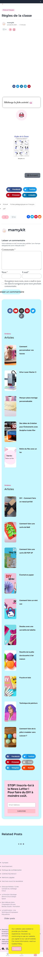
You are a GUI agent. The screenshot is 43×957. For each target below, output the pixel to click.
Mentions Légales (8, 877)
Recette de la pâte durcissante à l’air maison (26, 655)
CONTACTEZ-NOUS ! (9, 874)
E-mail (25, 272)
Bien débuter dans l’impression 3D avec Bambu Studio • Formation (11, 904)
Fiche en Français (8, 10)
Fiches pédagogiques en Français (22, 204)
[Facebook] (10, 310)
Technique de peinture (28, 703)
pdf (4, 209)
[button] (13, 86)
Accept (16, 949)
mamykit (10, 22)
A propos (5, 863)
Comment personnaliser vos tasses (26, 350)
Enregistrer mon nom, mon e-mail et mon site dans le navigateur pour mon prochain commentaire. (23, 283)
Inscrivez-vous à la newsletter (12, 881)
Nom (5, 272)
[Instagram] (21, 310)
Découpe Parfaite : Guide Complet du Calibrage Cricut (10, 889)
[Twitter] (33, 310)
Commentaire (8, 249)
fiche (5, 204)
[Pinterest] (27, 310)
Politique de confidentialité (11, 870)
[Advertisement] (21, 56)
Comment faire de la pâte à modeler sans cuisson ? (27, 732)
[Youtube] (15, 310)
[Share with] (14, 29)
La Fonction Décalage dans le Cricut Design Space (9, 896)
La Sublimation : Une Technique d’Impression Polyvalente (10, 912)
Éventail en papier (26, 575)
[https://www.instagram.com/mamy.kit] (7, 948)
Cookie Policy (17, 944)
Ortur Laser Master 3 (27, 372)
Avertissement (7, 866)
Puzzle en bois (25, 678)
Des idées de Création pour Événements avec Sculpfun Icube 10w (28, 426)
